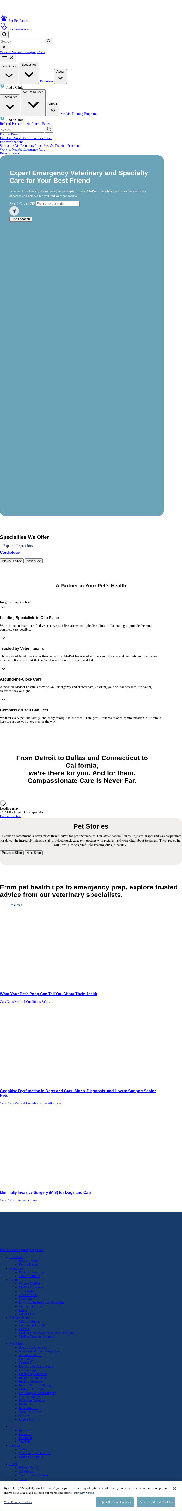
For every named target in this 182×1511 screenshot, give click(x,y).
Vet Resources (33, 92)
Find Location (20, 219)
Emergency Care (34, 52)
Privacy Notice (84, 1492)
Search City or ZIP (22, 203)
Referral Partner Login (16, 123)
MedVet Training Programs (78, 114)
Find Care (9, 66)
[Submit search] (48, 41)
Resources (47, 81)
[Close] (174, 1488)
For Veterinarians (11, 142)
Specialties (28, 64)
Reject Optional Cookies (115, 1502)
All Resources (12, 905)
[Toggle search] (4, 34)
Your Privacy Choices (33, 1475)
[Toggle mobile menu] (8, 58)
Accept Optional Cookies (156, 1502)
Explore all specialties (18, 546)
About (60, 71)
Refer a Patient (41, 123)
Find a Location (10, 816)
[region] (91, 1496)
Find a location (10, 1250)
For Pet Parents (10, 134)
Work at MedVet (11, 52)
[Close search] (4, 47)
